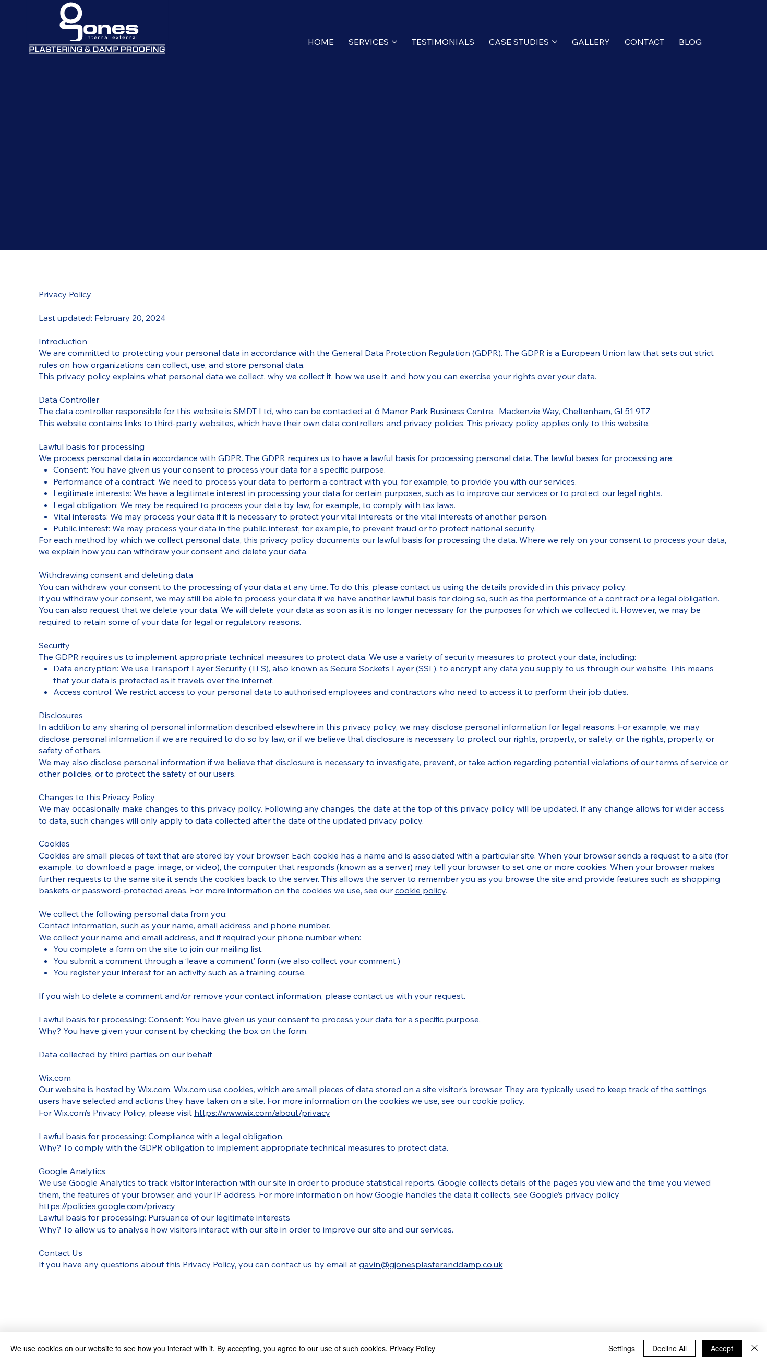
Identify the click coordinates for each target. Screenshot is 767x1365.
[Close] (754, 1348)
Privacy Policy (412, 1348)
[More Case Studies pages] (554, 41)
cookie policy (420, 890)
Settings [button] (621, 1348)
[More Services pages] (394, 41)
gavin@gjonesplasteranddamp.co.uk (431, 1264)
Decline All (669, 1348)
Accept (722, 1348)
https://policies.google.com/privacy (107, 1206)
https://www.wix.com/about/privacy (262, 1112)
